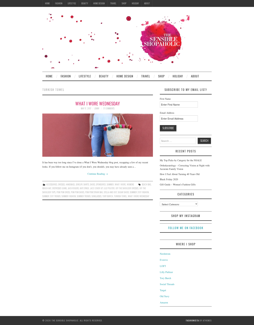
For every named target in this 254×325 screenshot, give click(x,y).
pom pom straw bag (94, 192)
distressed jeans (59, 188)
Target (163, 290)
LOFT (163, 266)
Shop (124, 3)
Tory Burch (165, 278)
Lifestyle (72, 3)
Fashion (58, 3)
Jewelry (79, 184)
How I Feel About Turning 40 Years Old (180, 174)
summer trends (84, 196)
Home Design (99, 3)
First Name (165, 98)
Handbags (70, 184)
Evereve (164, 259)
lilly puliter (109, 188)
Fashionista (192, 320)
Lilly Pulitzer (166, 272)
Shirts (86, 184)
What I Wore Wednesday (97, 103)
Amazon (164, 302)
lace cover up (96, 188)
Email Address (167, 112)
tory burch (107, 196)
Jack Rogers (73, 188)
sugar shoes (123, 192)
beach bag (146, 184)
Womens (130, 184)
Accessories (51, 184)
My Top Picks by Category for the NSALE (181, 160)
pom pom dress (63, 192)
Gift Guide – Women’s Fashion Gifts (178, 184)
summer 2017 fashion (139, 192)
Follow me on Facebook (185, 228)
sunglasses (96, 196)
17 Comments (108, 108)
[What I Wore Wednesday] (97, 135)
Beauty (84, 3)
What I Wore (120, 184)
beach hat (46, 188)
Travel (113, 3)
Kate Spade (84, 188)
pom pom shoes (77, 192)
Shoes (92, 184)
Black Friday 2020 (169, 179)
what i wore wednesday (138, 196)
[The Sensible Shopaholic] (115, 40)
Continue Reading (97, 173)
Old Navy (164, 296)
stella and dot (110, 192)
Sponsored (101, 184)
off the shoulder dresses (127, 188)
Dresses (61, 184)
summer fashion (69, 196)
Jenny (96, 108)
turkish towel (120, 196)
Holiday (135, 3)
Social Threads (167, 284)
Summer (110, 184)
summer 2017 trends (51, 196)
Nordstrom (165, 253)
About (147, 3)
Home (47, 3)
